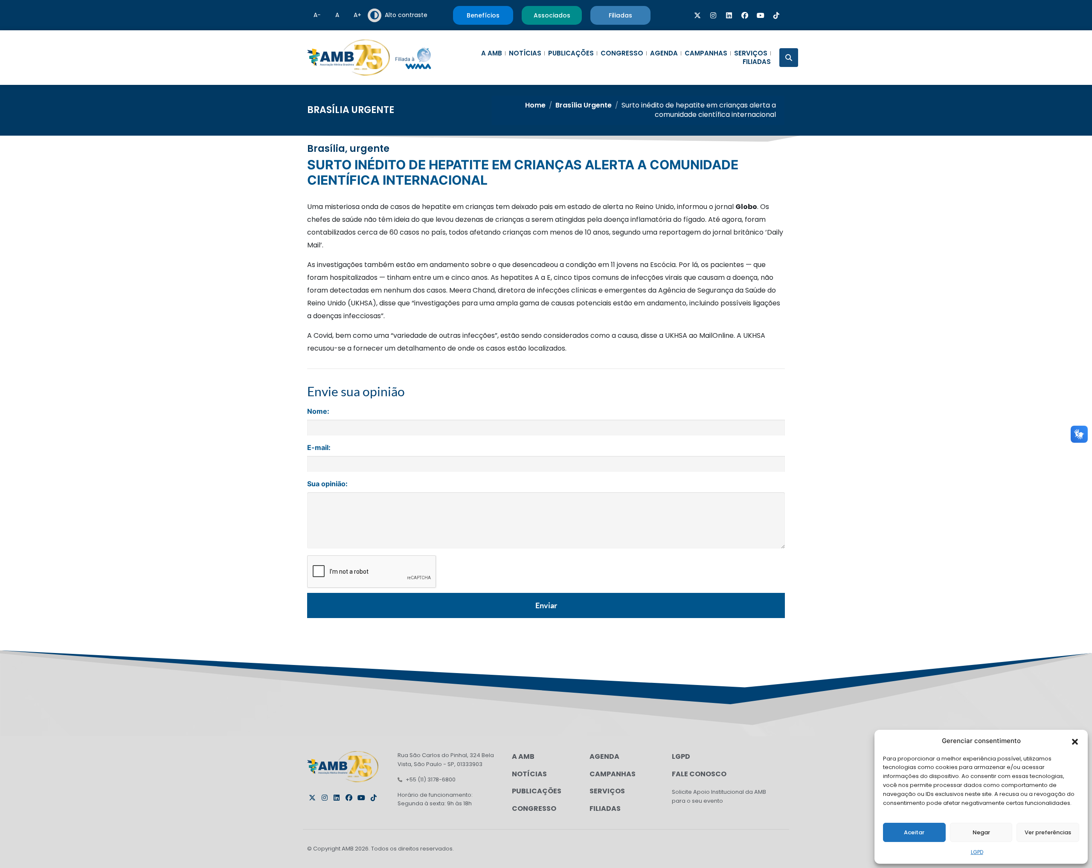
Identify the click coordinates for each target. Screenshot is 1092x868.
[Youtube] (760, 15)
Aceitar (914, 832)
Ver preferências (1048, 832)
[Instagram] (713, 15)
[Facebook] (745, 15)
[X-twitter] (697, 15)
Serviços (750, 53)
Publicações (571, 53)
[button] (1075, 741)
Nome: (318, 411)
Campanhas (706, 53)
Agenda (664, 53)
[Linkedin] (729, 15)
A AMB (491, 53)
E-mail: (319, 447)
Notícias (525, 53)
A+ (357, 15)
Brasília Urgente (350, 109)
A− (317, 15)
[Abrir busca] (788, 57)
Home (535, 105)
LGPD (977, 852)
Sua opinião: (327, 483)
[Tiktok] (776, 15)
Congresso (622, 53)
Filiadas (757, 62)
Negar (981, 832)
